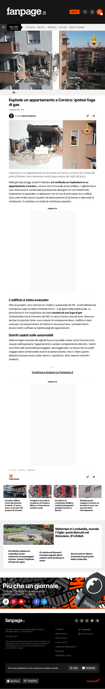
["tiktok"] (6, 601)
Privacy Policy (61, 638)
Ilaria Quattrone (29, 116)
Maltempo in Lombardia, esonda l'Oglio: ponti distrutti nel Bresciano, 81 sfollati (77, 532)
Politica (41, 27)
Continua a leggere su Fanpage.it (52, 372)
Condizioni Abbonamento (66, 647)
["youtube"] (21, 601)
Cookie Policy (61, 642)
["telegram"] (44, 601)
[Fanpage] (15, 620)
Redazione (59, 651)
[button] (93, 115)
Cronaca (21, 470)
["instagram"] (13, 601)
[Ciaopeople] (93, 681)
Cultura (63, 27)
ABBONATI (74, 12)
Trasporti (52, 27)
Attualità (30, 27)
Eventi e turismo (76, 27)
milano (14, 27)
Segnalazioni (61, 634)
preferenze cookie (63, 655)
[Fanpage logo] (23, 12)
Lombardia (31, 470)
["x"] (29, 601)
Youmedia (59, 629)
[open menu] (3, 27)
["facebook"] (36, 601)
